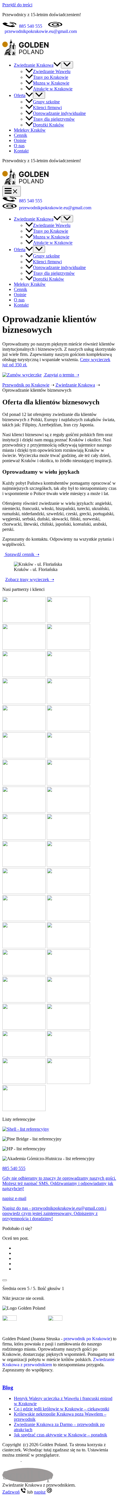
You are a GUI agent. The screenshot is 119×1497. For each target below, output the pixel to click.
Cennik (20, 135)
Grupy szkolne (46, 101)
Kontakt (21, 150)
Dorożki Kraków (48, 124)
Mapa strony (34, 1460)
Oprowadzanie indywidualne (59, 113)
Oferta (19, 95)
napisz (40, 1491)
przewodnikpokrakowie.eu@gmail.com (41, 31)
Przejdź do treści (17, 4)
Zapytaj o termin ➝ (61, 374)
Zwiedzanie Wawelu (51, 71)
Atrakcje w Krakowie (52, 88)
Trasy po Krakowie (50, 77)
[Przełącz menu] (67, 64)
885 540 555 (30, 26)
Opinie (20, 140)
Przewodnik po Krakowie (25, 384)
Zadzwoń (11, 1491)
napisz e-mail (14, 1198)
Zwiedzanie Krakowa (33, 65)
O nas (19, 145)
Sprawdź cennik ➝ (21, 554)
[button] (57, 65)
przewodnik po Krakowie (87, 1338)
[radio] (65, 1248)
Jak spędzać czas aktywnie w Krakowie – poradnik (60, 1434)
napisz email (75, 1319)
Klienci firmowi (47, 107)
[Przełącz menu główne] (11, 191)
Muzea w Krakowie (51, 83)
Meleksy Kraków (30, 130)
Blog (7, 1387)
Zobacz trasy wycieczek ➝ (29, 579)
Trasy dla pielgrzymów (54, 119)
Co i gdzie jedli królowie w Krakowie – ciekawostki (61, 1408)
